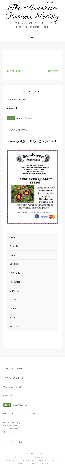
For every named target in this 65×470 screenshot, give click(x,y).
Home (14, 457)
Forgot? (19, 117)
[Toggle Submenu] (53, 246)
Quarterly (42, 460)
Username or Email (16, 99)
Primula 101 (12, 460)
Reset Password (10, 428)
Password (12, 108)
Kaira (40, 453)
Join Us (38, 457)
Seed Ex (49, 457)
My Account (8, 431)
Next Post (53, 70)
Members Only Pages (13, 422)
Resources (27, 460)
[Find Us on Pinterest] (35, 466)
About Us (25, 457)
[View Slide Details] (32, 187)
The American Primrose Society (32, 12)
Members (43, 463)
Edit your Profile (10, 425)
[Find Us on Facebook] (31, 466)
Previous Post (14, 70)
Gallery (55, 460)
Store (32, 463)
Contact (21, 463)
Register (29, 117)
